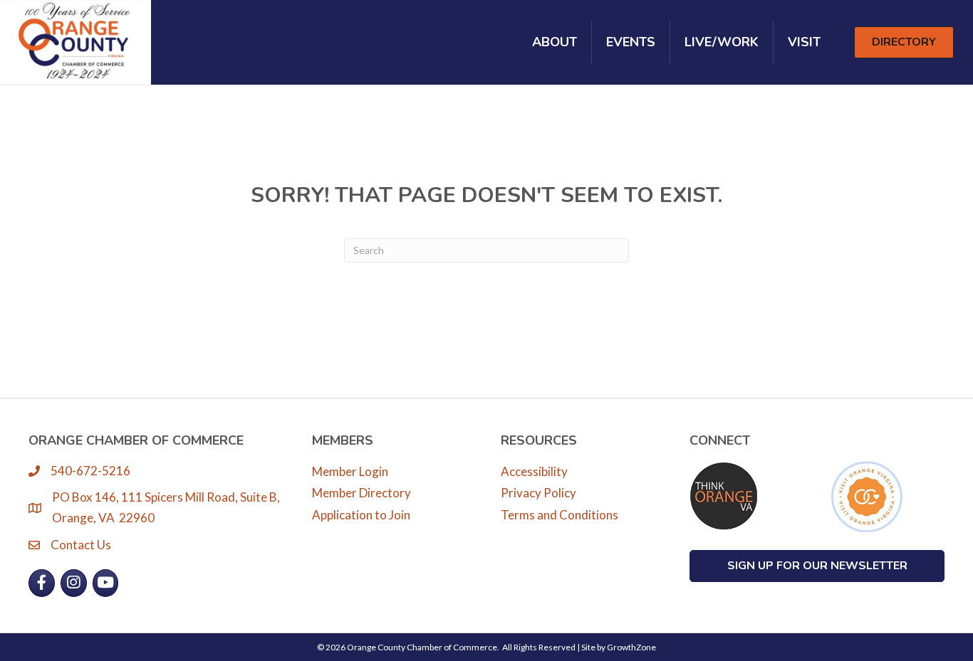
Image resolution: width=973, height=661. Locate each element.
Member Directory (361, 492)
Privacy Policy (538, 492)
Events (630, 42)
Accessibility (534, 471)
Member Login (350, 471)
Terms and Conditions (559, 514)
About (554, 42)
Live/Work (722, 42)
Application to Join (361, 514)
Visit (804, 42)
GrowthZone (631, 647)
